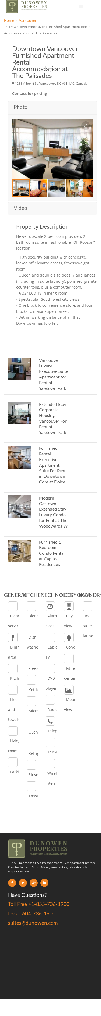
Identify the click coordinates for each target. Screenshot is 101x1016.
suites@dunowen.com (33, 923)
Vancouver (27, 20)
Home (9, 20)
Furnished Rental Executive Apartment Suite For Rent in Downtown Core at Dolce (52, 465)
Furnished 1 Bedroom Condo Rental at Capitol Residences (52, 553)
